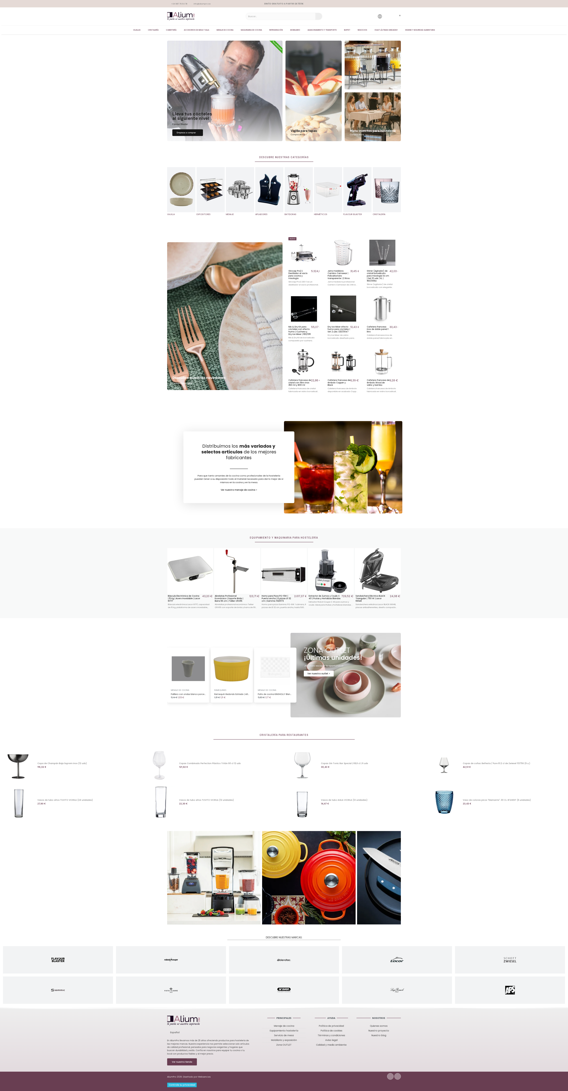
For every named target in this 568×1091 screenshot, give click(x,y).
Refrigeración (276, 30)
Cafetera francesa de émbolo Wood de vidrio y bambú (378, 383)
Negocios (362, 30)
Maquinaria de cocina (251, 30)
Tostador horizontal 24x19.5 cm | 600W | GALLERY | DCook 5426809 (372, 598)
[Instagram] (397, 1076)
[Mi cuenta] (388, 16)
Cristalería (153, 30)
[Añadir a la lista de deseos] (317, 239)
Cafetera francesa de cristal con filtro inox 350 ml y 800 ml (299, 383)
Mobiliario (295, 30)
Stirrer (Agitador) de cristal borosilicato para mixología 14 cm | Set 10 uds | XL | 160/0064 (378, 275)
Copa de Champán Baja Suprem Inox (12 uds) (62, 763)
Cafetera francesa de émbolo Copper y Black (339, 383)
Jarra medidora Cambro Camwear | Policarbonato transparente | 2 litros (339, 274)
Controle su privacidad (182, 1085)
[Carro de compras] (397, 16)
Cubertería (171, 30)
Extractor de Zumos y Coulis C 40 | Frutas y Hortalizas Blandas (277, 597)
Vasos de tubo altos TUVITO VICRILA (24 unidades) (65, 800)
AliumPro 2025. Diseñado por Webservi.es (189, 1076)
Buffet (347, 30)
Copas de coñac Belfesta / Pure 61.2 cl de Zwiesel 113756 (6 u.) (496, 763)
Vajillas (137, 30)
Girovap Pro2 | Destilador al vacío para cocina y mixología (298, 274)
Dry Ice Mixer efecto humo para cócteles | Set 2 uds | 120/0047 (339, 329)
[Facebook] (390, 1076)
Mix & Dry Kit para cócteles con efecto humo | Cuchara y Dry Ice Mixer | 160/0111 (299, 330)
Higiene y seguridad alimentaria (420, 30)
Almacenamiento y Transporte (322, 30)
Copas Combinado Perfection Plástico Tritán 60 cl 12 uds (210, 763)
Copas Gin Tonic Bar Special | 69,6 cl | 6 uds (344, 763)
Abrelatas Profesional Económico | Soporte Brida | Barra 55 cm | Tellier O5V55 (182, 598)
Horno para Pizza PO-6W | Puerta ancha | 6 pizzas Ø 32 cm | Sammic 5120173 (229, 598)
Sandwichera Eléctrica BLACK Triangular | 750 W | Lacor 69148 (323, 598)
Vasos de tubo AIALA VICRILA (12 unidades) (344, 800)
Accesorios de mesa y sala (196, 30)
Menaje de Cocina (225, 30)
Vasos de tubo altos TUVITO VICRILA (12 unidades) (206, 800)
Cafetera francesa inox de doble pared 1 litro (377, 329)
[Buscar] (318, 16)
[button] (187, 132)
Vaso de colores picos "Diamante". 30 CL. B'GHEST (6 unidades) (497, 800)
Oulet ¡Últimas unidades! (386, 30)
